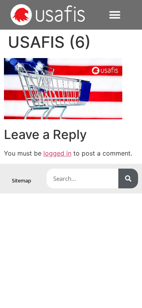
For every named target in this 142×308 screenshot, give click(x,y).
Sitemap (21, 180)
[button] (114, 15)
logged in (57, 153)
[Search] (128, 178)
